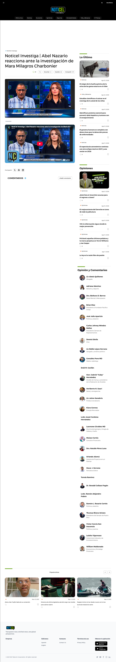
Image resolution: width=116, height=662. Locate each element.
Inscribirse (109, 2)
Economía (39, 18)
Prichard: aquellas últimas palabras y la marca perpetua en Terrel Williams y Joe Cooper (94, 240)
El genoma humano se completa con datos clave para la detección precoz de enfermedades (94, 132)
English (43, 645)
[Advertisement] (58, 33)
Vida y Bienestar (85, 18)
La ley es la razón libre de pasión (92, 255)
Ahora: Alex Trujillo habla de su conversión (17, 602)
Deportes (59, 18)
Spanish (43, 642)
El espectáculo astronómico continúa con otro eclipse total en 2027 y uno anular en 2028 (94, 149)
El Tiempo (97, 18)
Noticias (29, 18)
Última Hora (19, 18)
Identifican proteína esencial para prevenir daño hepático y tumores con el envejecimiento (94, 115)
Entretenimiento (71, 18)
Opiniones (49, 18)
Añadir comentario (65, 178)
